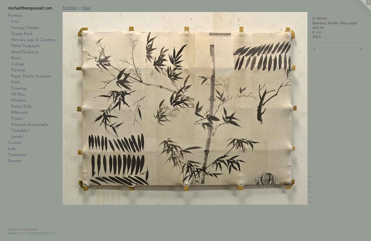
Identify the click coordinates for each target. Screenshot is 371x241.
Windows (19, 101)
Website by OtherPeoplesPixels (31, 233)
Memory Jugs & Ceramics (33, 40)
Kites (15, 22)
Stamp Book (22, 34)
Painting (18, 70)
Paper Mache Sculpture (31, 76)
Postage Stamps (25, 28)
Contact (15, 143)
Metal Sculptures (25, 46)
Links (12, 149)
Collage (17, 64)
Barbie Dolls (21, 107)
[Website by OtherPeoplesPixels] (361, 10)
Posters (17, 119)
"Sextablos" (20, 131)
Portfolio (15, 16)
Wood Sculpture (24, 52)
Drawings (19, 88)
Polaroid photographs (29, 125)
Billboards (19, 113)
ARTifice (18, 95)
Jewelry (17, 137)
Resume (14, 161)
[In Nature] (185, 108)
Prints (15, 82)
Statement (17, 155)
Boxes (16, 58)
